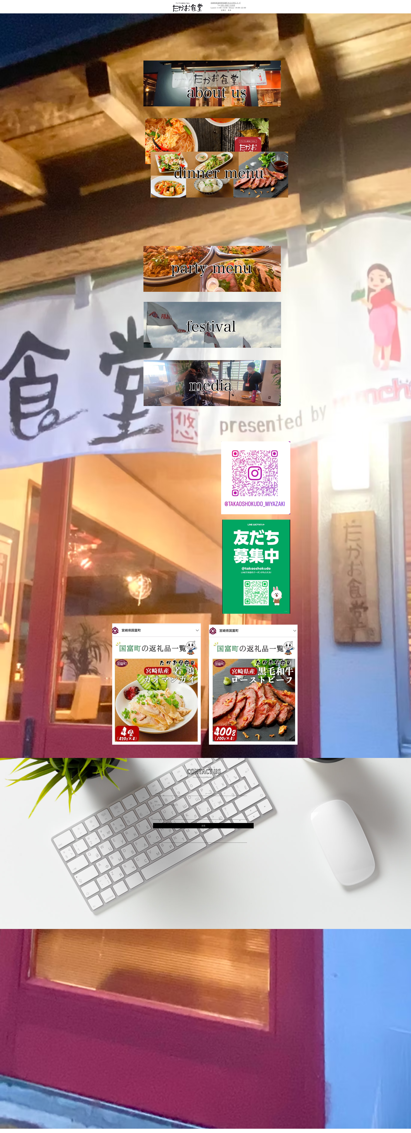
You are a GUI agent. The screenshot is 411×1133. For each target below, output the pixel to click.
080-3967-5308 (227, 5)
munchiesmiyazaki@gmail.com (204, 777)
